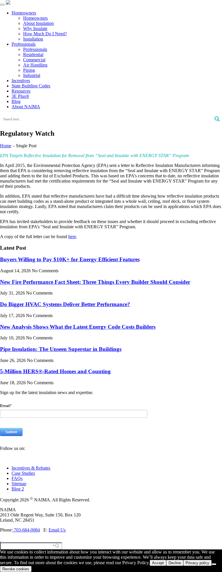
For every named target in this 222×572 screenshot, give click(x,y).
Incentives (21, 80)
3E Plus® (20, 96)
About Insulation (38, 23)
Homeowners (24, 12)
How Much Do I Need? (45, 33)
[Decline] (214, 564)
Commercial (34, 59)
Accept (158, 563)
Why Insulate (35, 28)
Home (5, 145)
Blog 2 (18, 488)
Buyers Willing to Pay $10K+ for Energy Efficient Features (70, 259)
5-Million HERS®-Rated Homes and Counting (55, 371)
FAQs (17, 478)
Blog (16, 101)
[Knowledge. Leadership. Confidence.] (8, 3)
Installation (33, 38)
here (72, 236)
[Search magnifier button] (217, 119)
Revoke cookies (15, 569)
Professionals (24, 44)
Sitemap (19, 483)
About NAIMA (26, 106)
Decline (175, 563)
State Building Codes (31, 85)
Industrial (31, 75)
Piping (29, 70)
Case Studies (23, 473)
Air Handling (35, 64)
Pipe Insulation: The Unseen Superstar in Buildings (60, 349)
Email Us (57, 529)
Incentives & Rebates (31, 468)
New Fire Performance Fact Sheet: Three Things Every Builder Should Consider (95, 282)
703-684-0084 (26, 529)
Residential (33, 54)
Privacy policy (197, 563)
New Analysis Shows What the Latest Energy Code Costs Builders (78, 327)
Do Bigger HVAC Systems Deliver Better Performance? (65, 304)
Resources (21, 91)
